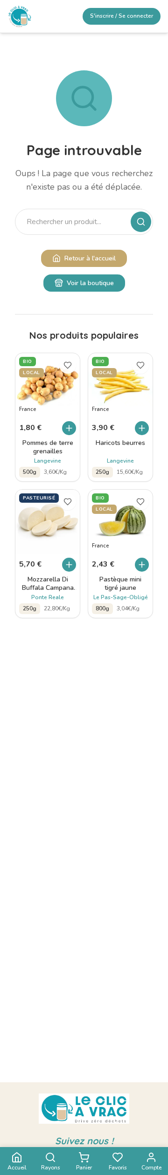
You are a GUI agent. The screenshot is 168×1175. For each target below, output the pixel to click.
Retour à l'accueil (90, 258)
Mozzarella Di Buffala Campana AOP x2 (48, 583)
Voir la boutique (90, 283)
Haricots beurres (120, 443)
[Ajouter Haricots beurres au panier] (142, 428)
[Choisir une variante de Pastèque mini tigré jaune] (142, 565)
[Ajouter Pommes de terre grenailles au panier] (69, 428)
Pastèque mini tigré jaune (120, 583)
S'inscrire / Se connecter (121, 16)
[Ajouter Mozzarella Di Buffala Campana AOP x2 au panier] (69, 565)
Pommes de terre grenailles (47, 447)
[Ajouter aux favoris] (67, 365)
